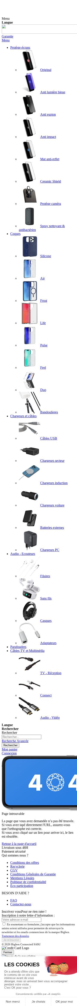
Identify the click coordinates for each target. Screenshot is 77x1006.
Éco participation (21, 886)
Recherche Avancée (15, 741)
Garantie (7, 36)
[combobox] (21, 737)
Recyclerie (17, 866)
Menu (6, 40)
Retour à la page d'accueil (19, 844)
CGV (14, 870)
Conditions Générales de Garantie (33, 874)
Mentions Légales (22, 878)
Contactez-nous (20, 904)
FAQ (13, 900)
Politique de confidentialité (28, 882)
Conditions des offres (24, 862)
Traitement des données (15, 936)
